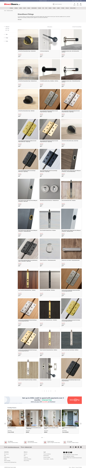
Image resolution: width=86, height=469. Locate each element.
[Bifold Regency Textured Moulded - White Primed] (52, 418)
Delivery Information (27, 458)
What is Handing (7, 460)
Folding (39, 8)
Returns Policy (26, 460)
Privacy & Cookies (46, 457)
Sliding (20, 8)
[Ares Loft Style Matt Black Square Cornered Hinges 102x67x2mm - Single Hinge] (49, 159)
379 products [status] (49, 26)
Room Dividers (34, 8)
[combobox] (63, 4)
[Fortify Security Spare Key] (49, 39)
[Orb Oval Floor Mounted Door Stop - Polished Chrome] (28, 69)
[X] (81, 447)
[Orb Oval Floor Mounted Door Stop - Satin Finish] (71, 129)
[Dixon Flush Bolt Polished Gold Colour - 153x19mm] (28, 278)
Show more (19, 19)
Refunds (73, 467)
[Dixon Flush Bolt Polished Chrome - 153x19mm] (49, 219)
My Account (6, 454)
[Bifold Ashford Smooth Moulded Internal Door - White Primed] (33, 418)
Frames (54, 8)
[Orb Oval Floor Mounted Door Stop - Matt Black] (28, 99)
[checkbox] (9, 28)
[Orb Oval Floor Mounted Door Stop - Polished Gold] (28, 39)
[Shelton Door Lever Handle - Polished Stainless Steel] (71, 249)
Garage (50, 8)
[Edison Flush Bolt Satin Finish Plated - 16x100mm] (71, 338)
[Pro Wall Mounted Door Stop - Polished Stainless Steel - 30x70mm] (71, 69)
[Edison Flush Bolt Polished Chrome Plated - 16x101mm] (28, 368)
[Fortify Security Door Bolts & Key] (49, 368)
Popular (67, 8)
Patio (46, 8)
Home (5, 10)
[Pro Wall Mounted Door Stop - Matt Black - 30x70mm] (49, 69)
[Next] (81, 424)
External (11, 8)
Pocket (24, 8)
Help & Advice (77, 0)
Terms (70, 467)
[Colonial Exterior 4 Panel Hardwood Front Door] (70, 418)
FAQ (24, 455)
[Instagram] (73, 447)
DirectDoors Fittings (10, 10)
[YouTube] (76, 447)
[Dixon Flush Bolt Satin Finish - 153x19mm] (71, 189)
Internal (16, 8)
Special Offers (72, 8)
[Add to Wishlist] (37, 31)
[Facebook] (70, 447)
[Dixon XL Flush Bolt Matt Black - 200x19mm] (49, 278)
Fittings (62, 8)
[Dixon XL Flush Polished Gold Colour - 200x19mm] (49, 308)
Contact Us (26, 457)
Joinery (58, 8)
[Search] (54, 4)
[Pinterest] (78, 447)
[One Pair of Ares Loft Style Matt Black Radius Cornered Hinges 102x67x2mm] (71, 368)
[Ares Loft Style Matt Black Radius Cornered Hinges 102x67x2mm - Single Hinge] (28, 159)
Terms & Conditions (47, 454)
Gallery (81, 0)
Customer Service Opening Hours (10, 462)
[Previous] (5, 424)
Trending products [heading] (11, 407)
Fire (43, 8)
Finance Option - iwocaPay (48, 458)
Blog (73, 0)
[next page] (57, 391)
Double (28, 8)
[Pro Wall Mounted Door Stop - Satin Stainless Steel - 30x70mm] (71, 39)
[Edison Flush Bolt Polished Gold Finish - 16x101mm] (49, 338)
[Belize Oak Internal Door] (15, 418)
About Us (25, 454)
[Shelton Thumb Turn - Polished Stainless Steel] (49, 249)
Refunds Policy (46, 455)
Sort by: (76, 26)
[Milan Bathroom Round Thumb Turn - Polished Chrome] (49, 189)
